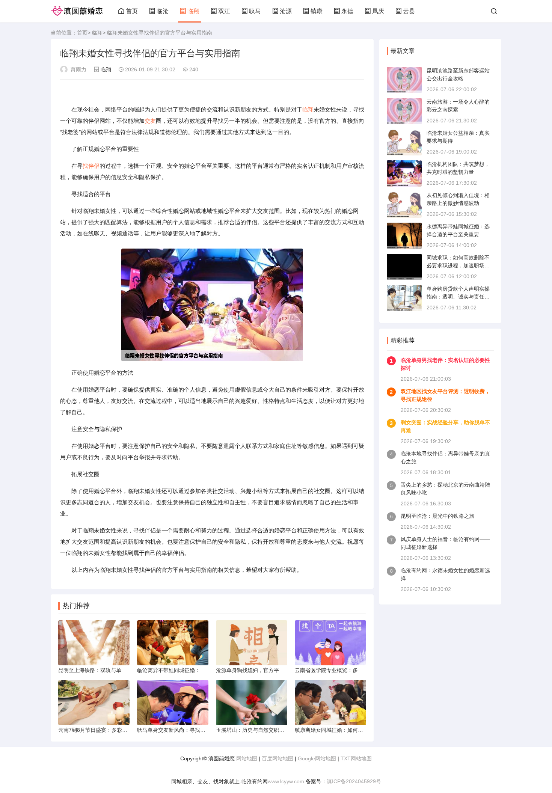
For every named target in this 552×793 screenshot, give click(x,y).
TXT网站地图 (356, 758)
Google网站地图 (317, 758)
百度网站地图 (277, 758)
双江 (224, 11)
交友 (150, 121)
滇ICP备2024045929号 (354, 781)
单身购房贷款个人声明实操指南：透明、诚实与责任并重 (458, 297)
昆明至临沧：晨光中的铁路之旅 (437, 516)
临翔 (193, 11)
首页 (132, 11)
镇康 (317, 11)
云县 (409, 11)
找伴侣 (91, 166)
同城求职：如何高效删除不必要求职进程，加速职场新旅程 (458, 265)
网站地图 (246, 758)
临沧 (163, 11)
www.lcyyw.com (286, 781)
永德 (347, 11)
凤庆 (378, 11)
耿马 (255, 11)
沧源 (286, 11)
